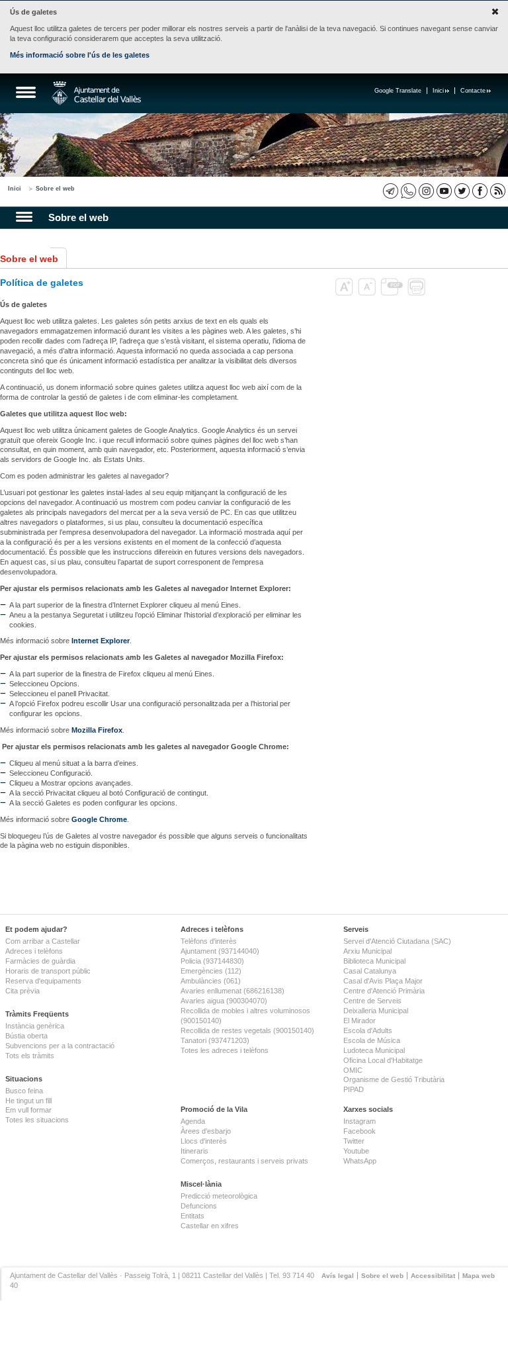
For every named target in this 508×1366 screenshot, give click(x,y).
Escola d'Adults (367, 1030)
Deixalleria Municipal (375, 1011)
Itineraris (194, 1151)
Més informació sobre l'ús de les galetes (79, 55)
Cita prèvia (22, 991)
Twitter (353, 1141)
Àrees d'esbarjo (206, 1131)
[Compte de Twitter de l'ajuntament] (462, 191)
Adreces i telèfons (34, 951)
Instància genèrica (34, 1026)
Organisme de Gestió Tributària (393, 1079)
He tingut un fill (28, 1101)
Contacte (473, 90)
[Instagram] (426, 191)
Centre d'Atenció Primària (384, 991)
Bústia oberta (26, 1036)
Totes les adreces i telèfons (225, 1050)
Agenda (193, 1121)
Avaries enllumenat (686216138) (232, 991)
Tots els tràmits (29, 1056)
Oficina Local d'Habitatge (383, 1060)
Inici (438, 90)
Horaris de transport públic (48, 971)
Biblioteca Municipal (374, 961)
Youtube (356, 1151)
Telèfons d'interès (209, 941)
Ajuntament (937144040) (220, 951)
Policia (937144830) (212, 961)
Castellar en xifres (210, 1226)
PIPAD (353, 1089)
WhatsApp (359, 1161)
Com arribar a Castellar (42, 941)
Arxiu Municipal (367, 951)
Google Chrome (99, 819)
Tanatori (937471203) (215, 1040)
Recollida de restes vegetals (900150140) (247, 1030)
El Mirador (359, 1020)
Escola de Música (371, 1040)
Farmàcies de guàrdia (40, 961)
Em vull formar (28, 1110)
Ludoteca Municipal (374, 1050)
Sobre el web (55, 188)
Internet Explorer (100, 641)
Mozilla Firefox (96, 730)
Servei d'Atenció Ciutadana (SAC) (397, 941)
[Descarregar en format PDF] (392, 293)
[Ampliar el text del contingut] (345, 293)
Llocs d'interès (204, 1141)
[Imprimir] (417, 293)
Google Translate (397, 90)
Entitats (192, 1216)
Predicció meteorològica (219, 1196)
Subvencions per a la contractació (59, 1046)
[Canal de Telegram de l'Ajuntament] (390, 191)
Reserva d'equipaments (43, 981)
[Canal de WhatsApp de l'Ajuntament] (408, 191)
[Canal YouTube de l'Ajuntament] (444, 191)
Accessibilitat (433, 1275)
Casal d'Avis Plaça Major (383, 981)
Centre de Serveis (372, 1001)
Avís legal (337, 1275)
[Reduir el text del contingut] (368, 293)
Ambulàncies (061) (211, 981)
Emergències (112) (211, 971)
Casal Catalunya (369, 971)
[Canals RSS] (497, 191)
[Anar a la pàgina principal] (96, 93)
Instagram (359, 1121)
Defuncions (199, 1206)
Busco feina (24, 1091)
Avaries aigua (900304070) (224, 1001)
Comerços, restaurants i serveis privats (244, 1161)
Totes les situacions (37, 1120)
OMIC (352, 1070)
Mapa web (478, 1275)
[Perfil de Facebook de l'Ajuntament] (479, 191)
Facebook (359, 1131)
